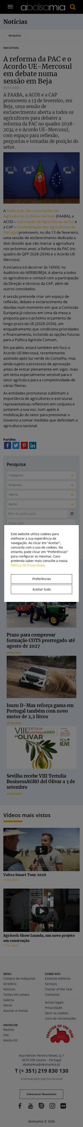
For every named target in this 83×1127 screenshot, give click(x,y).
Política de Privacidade (27, 565)
